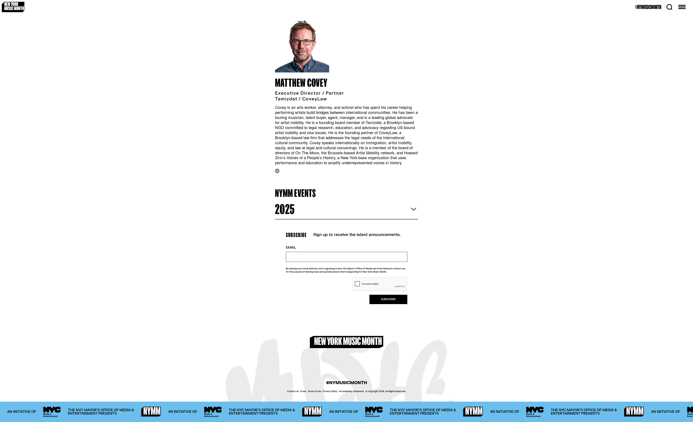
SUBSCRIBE (388, 299)
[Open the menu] (682, 7)
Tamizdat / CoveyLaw (301, 99)
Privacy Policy (330, 391)
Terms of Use (314, 391)
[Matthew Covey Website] (277, 171)
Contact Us (293, 391)
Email (291, 247)
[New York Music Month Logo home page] (13, 7)
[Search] (669, 7)
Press (303, 391)
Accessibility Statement (351, 391)
